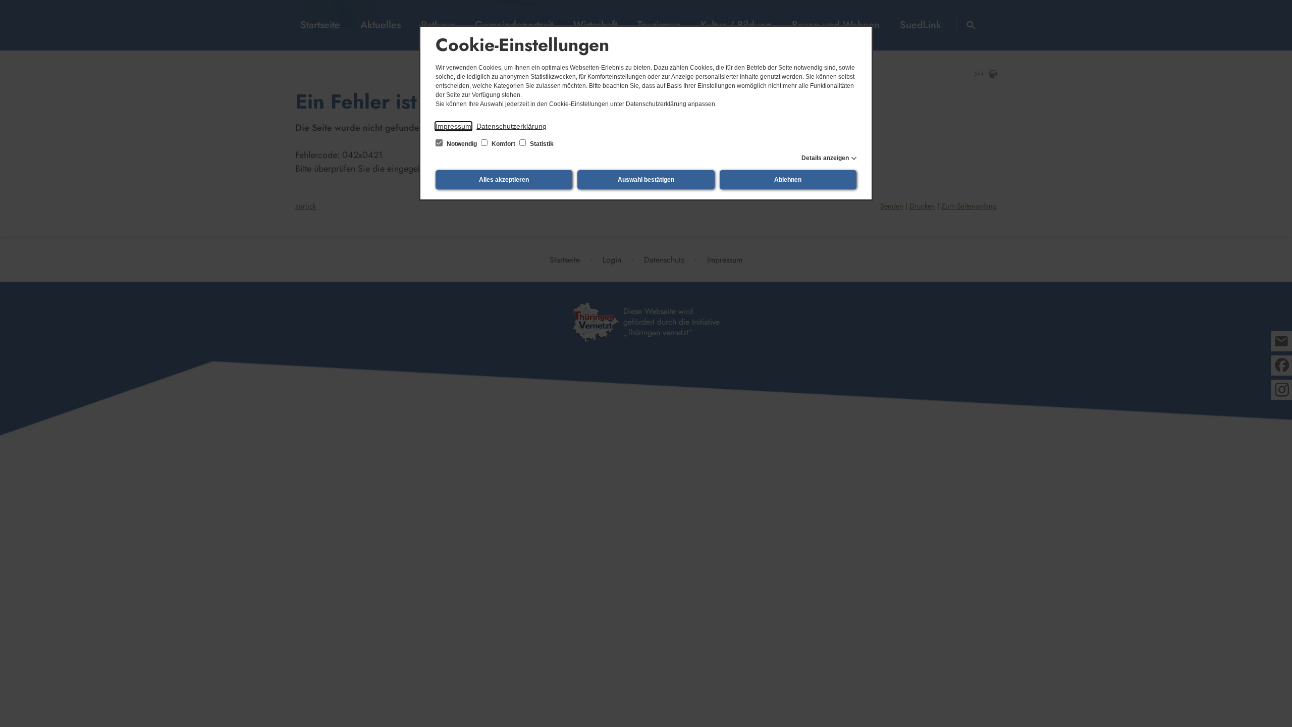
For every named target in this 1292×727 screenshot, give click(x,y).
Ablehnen (787, 179)
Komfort (503, 143)
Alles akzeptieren (504, 179)
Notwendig (461, 143)
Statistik (541, 143)
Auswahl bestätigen (646, 179)
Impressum (453, 126)
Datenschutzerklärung (511, 126)
